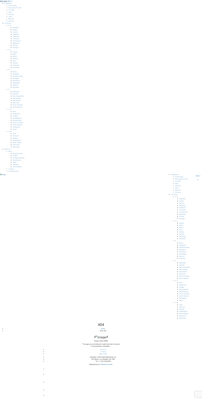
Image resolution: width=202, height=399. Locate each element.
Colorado (16, 39)
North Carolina (18, 105)
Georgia (15, 47)
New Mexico (17, 100)
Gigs (9, 12)
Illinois (15, 56)
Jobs (10, 16)
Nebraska (16, 92)
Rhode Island (17, 120)
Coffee (15, 156)
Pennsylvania (17, 118)
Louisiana (16, 67)
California (16, 36)
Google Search (13, 171)
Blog (10, 151)
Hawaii (15, 52)
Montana (16, 87)
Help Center (103, 354)
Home (103, 328)
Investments (17, 160)
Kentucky (16, 65)
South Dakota (17, 125)
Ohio (14, 111)
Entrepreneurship (18, 158)
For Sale (11, 10)
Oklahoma (16, 114)
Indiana (15, 58)
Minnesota (16, 81)
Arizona (15, 32)
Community (12, 5)
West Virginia (17, 142)
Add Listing (3, 1)
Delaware (16, 43)
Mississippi (16, 83)
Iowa (14, 61)
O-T (9, 109)
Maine (15, 72)
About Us (7, 149)
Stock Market (17, 167)
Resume (11, 19)
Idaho (15, 54)
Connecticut (17, 41)
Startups (16, 164)
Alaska (15, 30)
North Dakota (17, 107)
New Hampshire (18, 96)
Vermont (16, 136)
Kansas (15, 63)
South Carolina (18, 122)
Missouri (15, 85)
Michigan (16, 78)
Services (11, 21)
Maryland (16, 74)
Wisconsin (16, 145)
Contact (11, 169)
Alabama (16, 27)
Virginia (15, 138)
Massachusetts (18, 76)
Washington (17, 140)
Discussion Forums (14, 8)
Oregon (15, 116)
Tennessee (16, 127)
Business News (18, 153)
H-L (9, 50)
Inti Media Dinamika (105, 364)
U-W (9, 131)
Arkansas (16, 34)
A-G (9, 25)
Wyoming (16, 147)
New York (16, 103)
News (14, 162)
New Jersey (17, 98)
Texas (15, 129)
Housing (11, 14)
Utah (14, 134)
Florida (15, 45)
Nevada (15, 94)
